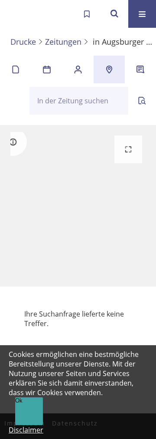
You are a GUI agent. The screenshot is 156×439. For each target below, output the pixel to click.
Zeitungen (63, 41)
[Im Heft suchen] (142, 101)
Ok (19, 400)
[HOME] (15, 14)
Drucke (23, 41)
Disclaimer (26, 430)
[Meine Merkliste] (87, 14)
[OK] (114, 14)
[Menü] (142, 14)
